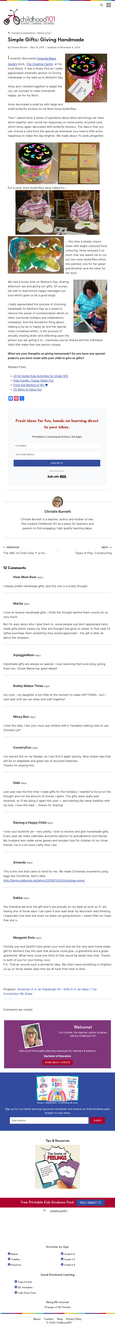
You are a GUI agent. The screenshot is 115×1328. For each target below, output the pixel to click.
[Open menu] (108, 5)
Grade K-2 (69, 1254)
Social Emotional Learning (57, 1275)
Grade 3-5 (69, 1259)
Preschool (16, 1265)
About (37, 1319)
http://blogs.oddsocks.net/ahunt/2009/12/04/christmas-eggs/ (44, 880)
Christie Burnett (19, 47)
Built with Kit (57, 476)
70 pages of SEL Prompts (57, 1307)
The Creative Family (39, 64)
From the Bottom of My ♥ (30, 385)
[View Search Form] (101, 5)
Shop (60, 1319)
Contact (48, 1319)
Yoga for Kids (25, 1282)
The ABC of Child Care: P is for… (25, 550)
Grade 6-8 (69, 1265)
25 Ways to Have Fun (27, 389)
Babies (14, 1254)
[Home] (9, 33)
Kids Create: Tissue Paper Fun (33, 380)
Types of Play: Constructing (93, 550)
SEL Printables (25, 1287)
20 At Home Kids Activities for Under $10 (40, 376)
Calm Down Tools (27, 1293)
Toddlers (15, 1259)
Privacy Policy (74, 1319)
